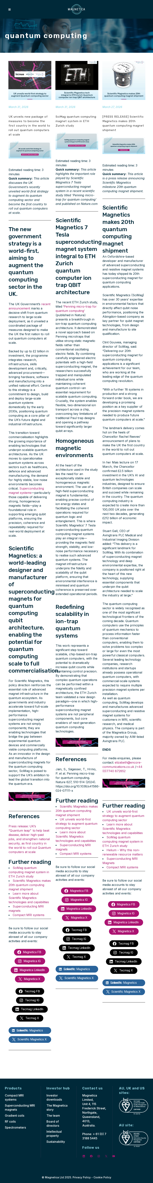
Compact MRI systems (28, 915)
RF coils (10, 1121)
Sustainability (55, 1141)
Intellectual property (54, 1134)
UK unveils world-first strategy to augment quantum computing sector (76, 823)
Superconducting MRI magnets (20, 1107)
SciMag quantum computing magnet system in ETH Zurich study (29, 872)
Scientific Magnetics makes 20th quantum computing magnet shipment (30, 885)
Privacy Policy (82, 1177)
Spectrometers (15, 1127)
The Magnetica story (57, 1107)
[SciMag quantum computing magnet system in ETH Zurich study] (76, 80)
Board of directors (52, 1123)
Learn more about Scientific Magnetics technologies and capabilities (29, 898)
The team (53, 1115)
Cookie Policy (102, 1177)
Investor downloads (54, 1097)
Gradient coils (14, 1115)
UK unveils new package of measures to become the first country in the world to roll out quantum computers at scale (29, 125)
